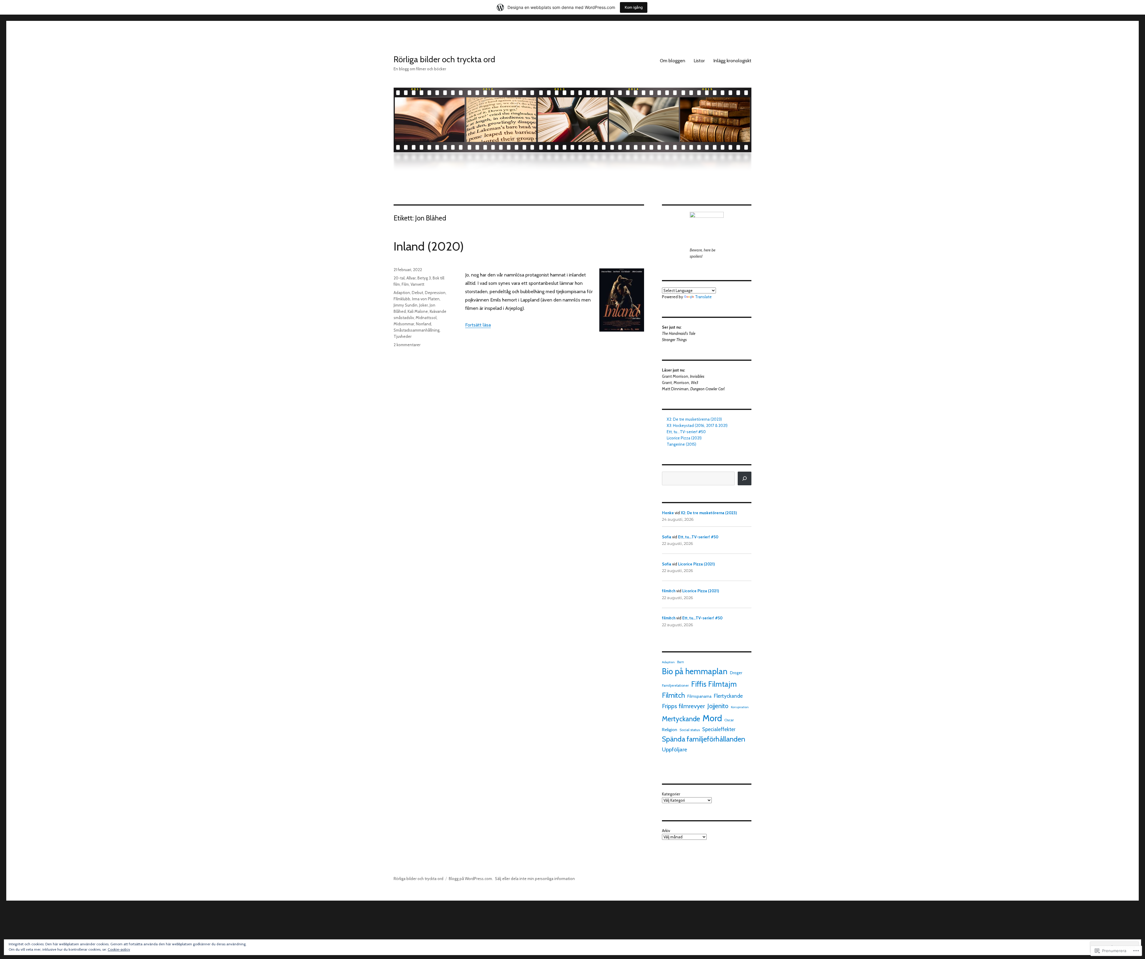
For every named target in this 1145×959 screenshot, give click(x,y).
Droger (736, 672)
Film (405, 284)
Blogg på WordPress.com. (471, 878)
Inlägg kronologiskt (732, 60)
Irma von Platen (426, 298)
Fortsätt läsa (478, 325)
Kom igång (634, 7)
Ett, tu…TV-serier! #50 (686, 431)
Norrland (423, 323)
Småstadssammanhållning (417, 330)
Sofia (666, 536)
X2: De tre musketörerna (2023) (694, 419)
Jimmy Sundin (405, 305)
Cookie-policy (119, 949)
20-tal (399, 278)
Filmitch (673, 695)
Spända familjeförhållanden (703, 739)
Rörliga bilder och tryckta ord (444, 59)
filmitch (668, 590)
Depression (435, 292)
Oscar (729, 720)
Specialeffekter (718, 729)
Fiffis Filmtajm (714, 684)
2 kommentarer (407, 344)
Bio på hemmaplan (695, 671)
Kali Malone (418, 311)
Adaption (402, 292)
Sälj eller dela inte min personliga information (535, 878)
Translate (703, 296)
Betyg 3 (424, 278)
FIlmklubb (402, 298)
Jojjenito (717, 706)
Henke (668, 512)
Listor (699, 60)
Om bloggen (672, 60)
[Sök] (744, 478)
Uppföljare (674, 749)
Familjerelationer (675, 685)
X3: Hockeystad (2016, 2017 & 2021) (697, 425)
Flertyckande (728, 696)
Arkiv (666, 830)
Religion (669, 729)
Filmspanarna (699, 696)
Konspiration (740, 707)
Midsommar (404, 323)
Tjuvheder (402, 336)
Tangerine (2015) (681, 444)
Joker (423, 305)
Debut (417, 292)
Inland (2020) (429, 246)
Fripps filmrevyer (683, 706)
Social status (690, 730)
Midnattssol (426, 317)
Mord (712, 718)
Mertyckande (681, 719)
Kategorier (671, 794)
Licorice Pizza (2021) (684, 438)
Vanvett (417, 284)
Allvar (411, 278)
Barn (680, 662)
